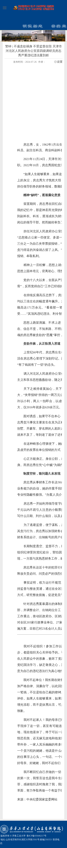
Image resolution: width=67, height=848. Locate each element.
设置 (60, 61)
